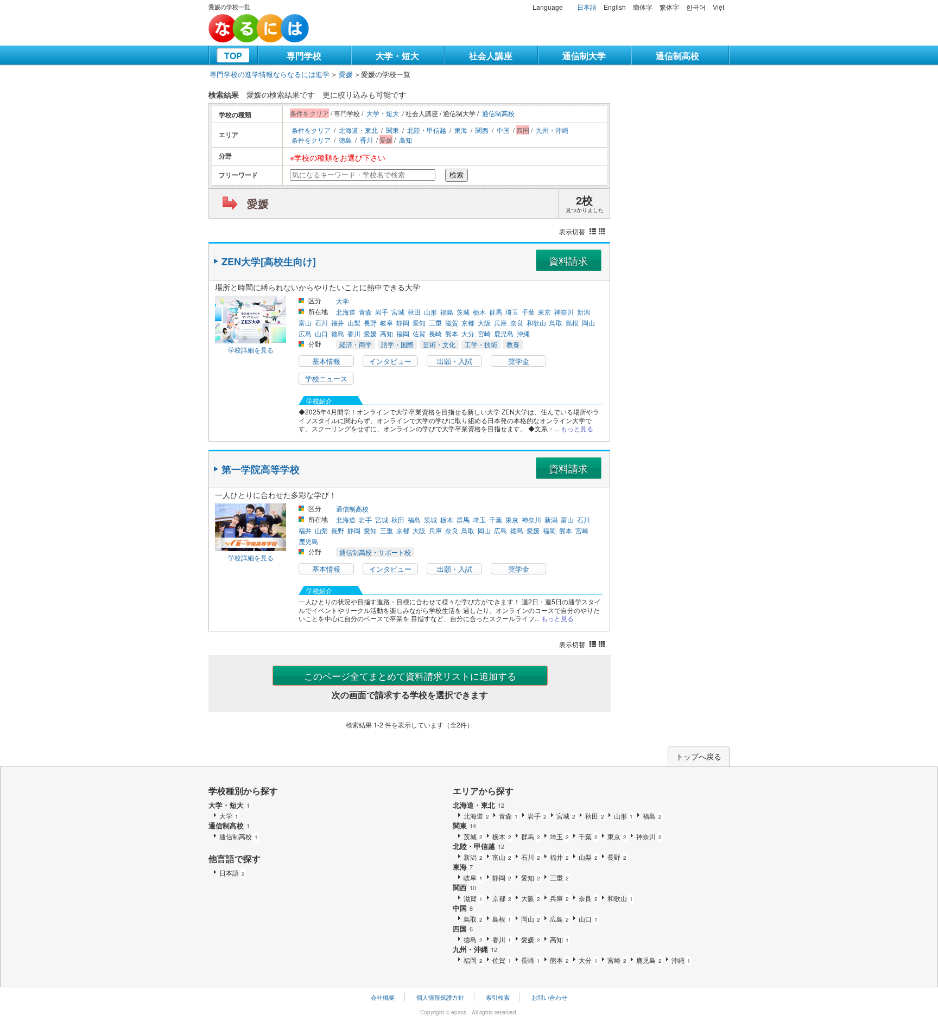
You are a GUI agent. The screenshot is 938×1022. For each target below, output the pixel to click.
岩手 (381, 311)
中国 (503, 130)
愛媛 (346, 74)
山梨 (353, 322)
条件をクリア (311, 130)
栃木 (479, 311)
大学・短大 (397, 55)
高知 (405, 139)
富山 (305, 322)
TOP (233, 55)
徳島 (345, 139)
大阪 (484, 322)
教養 (512, 344)
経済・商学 (355, 344)
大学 (342, 300)
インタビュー (390, 361)
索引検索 (498, 997)
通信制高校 (677, 55)
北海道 (346, 311)
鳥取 (555, 322)
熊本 (451, 333)
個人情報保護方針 (440, 997)
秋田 (414, 311)
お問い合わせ (549, 997)
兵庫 (500, 322)
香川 (366, 139)
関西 (482, 130)
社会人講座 (490, 55)
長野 (370, 322)
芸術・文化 (439, 344)
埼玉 (511, 311)
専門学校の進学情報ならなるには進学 (269, 74)
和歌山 (536, 322)
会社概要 (383, 997)
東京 (544, 311)
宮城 (397, 311)
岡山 (588, 322)
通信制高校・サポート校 (375, 552)
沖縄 (523, 333)
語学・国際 (397, 344)
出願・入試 (454, 361)
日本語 (587, 6)
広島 (305, 333)
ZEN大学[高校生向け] (268, 261)
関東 (392, 130)
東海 (460, 130)
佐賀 (419, 333)
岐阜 (386, 322)
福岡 (402, 333)
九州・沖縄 (552, 130)
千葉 (528, 311)
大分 (467, 333)
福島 (446, 311)
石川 (321, 322)
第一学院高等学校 (260, 469)
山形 (430, 311)
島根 (572, 322)
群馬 (495, 311)
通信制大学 (584, 55)
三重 (435, 322)
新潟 (583, 311)
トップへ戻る (698, 756)
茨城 (463, 311)
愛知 (419, 322)
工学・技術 (481, 344)
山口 (321, 333)
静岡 (402, 322)
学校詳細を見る (251, 349)
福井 (337, 322)
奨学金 (518, 361)
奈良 (516, 322)
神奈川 (564, 311)
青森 (365, 311)
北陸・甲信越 (426, 130)
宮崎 (484, 333)
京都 (467, 322)
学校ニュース (326, 378)
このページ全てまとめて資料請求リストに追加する (410, 675)
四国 (463, 928)
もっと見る (577, 428)
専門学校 (304, 55)
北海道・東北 (358, 130)
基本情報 (326, 361)
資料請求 (568, 260)
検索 (456, 175)
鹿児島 (504, 333)
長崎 (435, 333)
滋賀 (451, 322)
